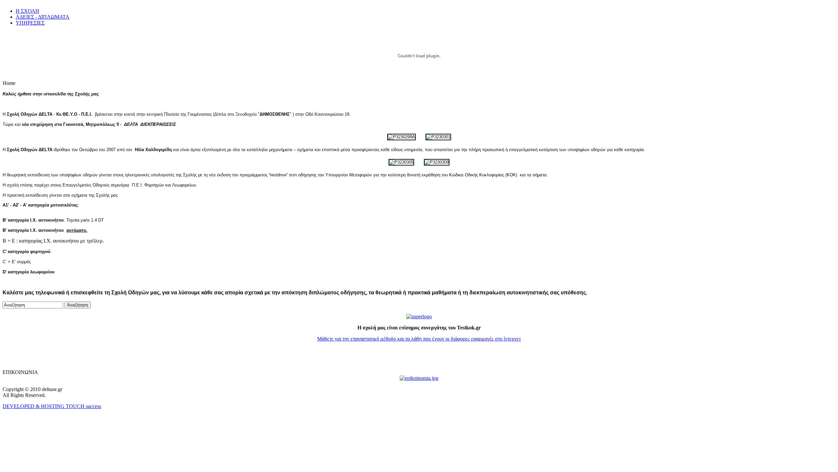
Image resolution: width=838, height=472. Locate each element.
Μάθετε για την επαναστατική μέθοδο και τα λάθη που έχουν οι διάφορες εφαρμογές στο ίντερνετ (419, 339)
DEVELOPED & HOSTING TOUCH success (52, 406)
